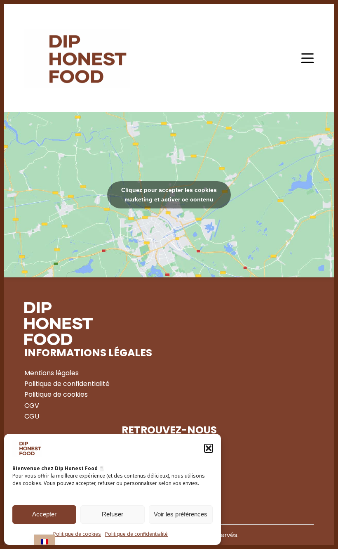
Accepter (44, 514)
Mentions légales (51, 373)
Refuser (112, 514)
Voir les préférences (180, 514)
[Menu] (307, 58)
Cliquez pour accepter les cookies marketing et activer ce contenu (169, 195)
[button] (208, 448)
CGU (31, 416)
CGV (31, 405)
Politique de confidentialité (136, 533)
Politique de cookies (77, 533)
